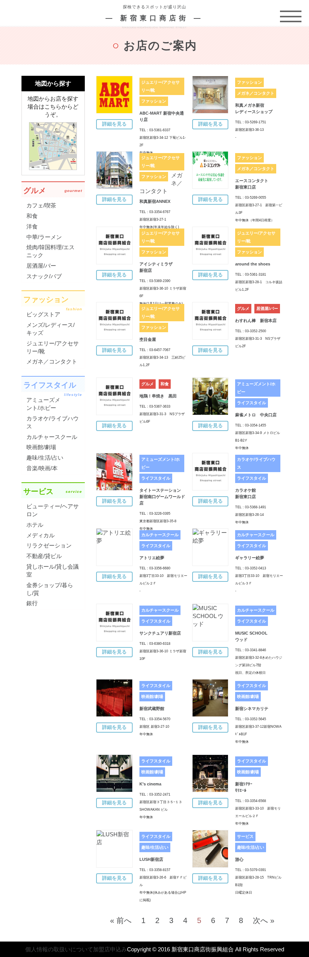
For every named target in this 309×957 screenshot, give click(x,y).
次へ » (263, 920)
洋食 (32, 226)
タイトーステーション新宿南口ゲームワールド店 (162, 496)
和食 (165, 384)
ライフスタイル (251, 402)
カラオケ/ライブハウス (256, 463)
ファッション (153, 101)
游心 (239, 859)
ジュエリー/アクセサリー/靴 (160, 86)
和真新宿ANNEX (154, 201)
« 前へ (121, 920)
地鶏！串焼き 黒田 (158, 396)
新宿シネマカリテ (251, 708)
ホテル (34, 524)
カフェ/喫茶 (41, 205)
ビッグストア (43, 314)
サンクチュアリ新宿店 (160, 633)
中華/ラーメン (44, 237)
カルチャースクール (160, 534)
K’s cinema (150, 784)
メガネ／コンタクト (255, 93)
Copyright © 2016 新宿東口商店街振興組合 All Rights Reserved (205, 949)
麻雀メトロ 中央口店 (256, 415)
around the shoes (252, 264)
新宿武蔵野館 (151, 708)
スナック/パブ (44, 276)
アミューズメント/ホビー (256, 388)
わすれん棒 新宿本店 (256, 320)
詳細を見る (114, 124)
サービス (245, 836)
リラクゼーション (49, 545)
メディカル (40, 535)
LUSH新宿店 (151, 859)
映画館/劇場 (152, 696)
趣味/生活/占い (154, 847)
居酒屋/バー (267, 308)
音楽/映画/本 (42, 468)
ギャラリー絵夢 (249, 557)
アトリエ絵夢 (151, 557)
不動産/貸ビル (44, 556)
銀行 (32, 603)
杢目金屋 (147, 339)
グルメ (243, 308)
